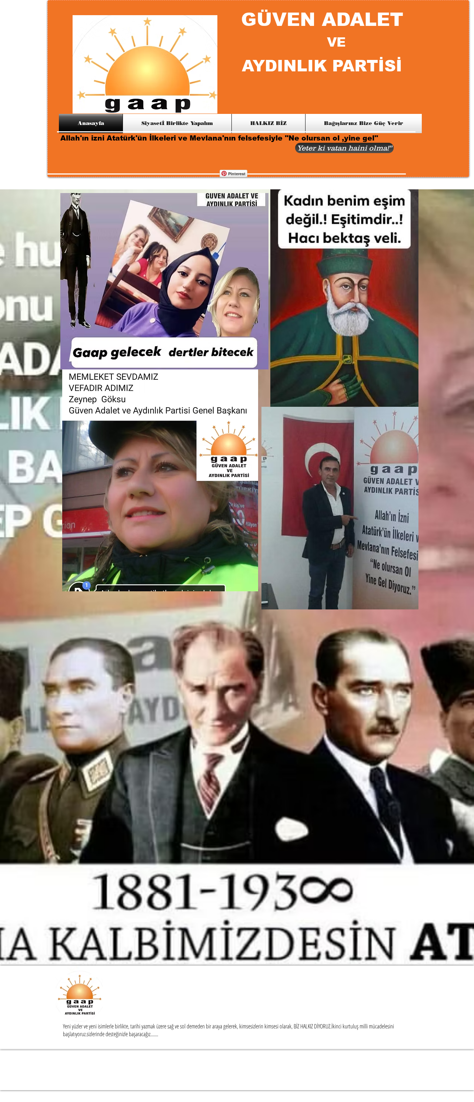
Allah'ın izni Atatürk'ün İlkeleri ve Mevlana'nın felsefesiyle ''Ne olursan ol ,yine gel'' (220, 138)
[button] (344, 148)
